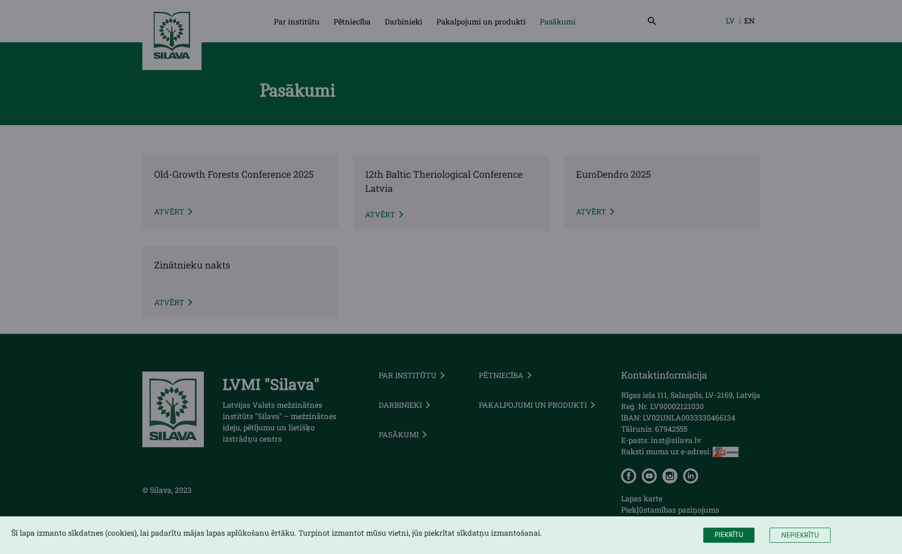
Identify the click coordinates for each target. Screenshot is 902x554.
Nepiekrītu (800, 536)
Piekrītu (729, 535)
